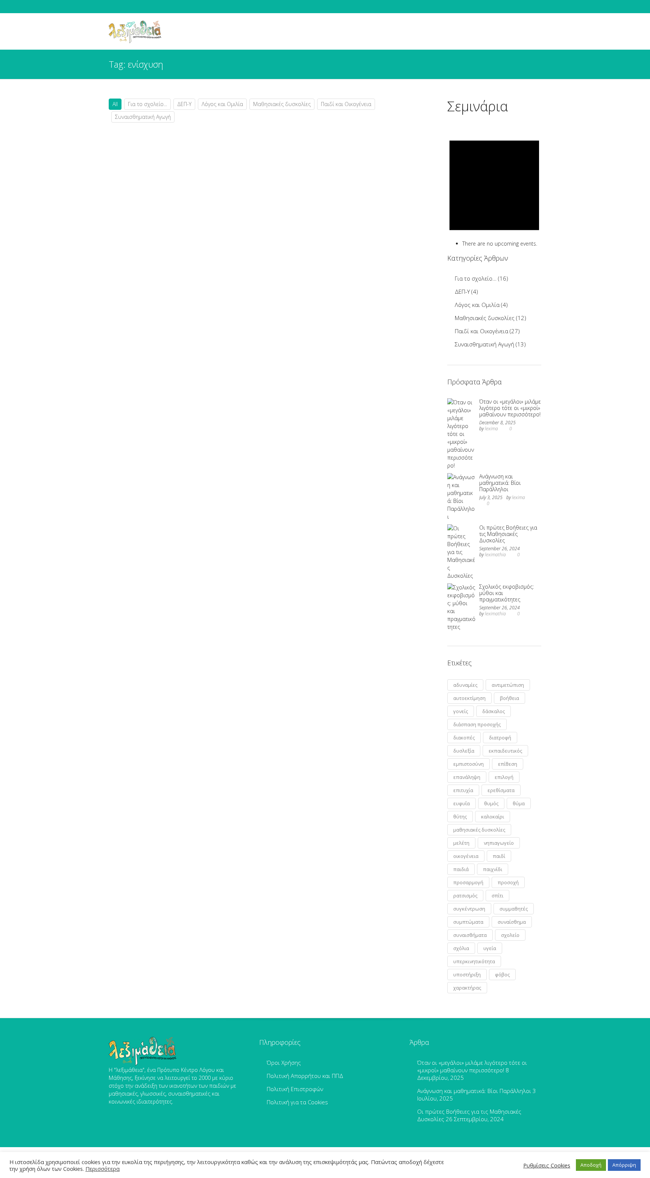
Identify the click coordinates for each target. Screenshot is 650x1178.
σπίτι (497, 895)
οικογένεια (465, 856)
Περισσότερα (102, 1168)
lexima (491, 428)
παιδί (499, 856)
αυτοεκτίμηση (469, 698)
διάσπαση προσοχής (477, 724)
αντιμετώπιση (508, 685)
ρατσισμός (465, 895)
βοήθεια (509, 698)
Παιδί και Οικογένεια (346, 104)
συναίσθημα (512, 921)
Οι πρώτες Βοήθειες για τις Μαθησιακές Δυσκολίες (508, 534)
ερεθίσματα (501, 790)
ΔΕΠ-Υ (184, 104)
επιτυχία (463, 790)
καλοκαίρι (492, 816)
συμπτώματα (468, 921)
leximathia (495, 554)
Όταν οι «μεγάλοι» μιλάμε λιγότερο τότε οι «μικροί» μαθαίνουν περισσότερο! (510, 408)
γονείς (460, 711)
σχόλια (461, 948)
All (115, 104)
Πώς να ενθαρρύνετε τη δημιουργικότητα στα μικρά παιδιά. (193, 297)
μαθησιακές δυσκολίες (479, 829)
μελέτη (461, 842)
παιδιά (461, 869)
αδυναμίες (465, 685)
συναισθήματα (470, 935)
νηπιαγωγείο (499, 842)
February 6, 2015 (140, 334)
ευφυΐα (461, 803)
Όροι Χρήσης (284, 1062)
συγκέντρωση (469, 908)
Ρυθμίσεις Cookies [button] (546, 1165)
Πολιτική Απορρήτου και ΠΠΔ (305, 1075)
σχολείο (510, 935)
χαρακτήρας (467, 987)
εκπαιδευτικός (505, 750)
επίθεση (507, 764)
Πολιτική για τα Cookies (297, 1102)
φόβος (502, 974)
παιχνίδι (492, 869)
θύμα (519, 803)
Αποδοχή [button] (590, 1164)
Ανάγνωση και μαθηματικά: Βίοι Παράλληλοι (500, 483)
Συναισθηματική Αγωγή (143, 116)
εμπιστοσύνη (468, 764)
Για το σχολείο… (476, 278)
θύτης (460, 816)
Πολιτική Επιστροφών (295, 1089)
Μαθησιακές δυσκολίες (282, 104)
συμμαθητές (514, 908)
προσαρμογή (468, 882)
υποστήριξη (467, 974)
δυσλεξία (463, 750)
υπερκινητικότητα (474, 961)
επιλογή (504, 777)
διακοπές (464, 737)
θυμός (491, 803)
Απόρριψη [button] (624, 1164)
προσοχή (508, 882)
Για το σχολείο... (147, 104)
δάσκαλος (493, 711)
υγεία (489, 948)
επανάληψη (466, 777)
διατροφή (500, 737)
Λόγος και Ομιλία (222, 104)
